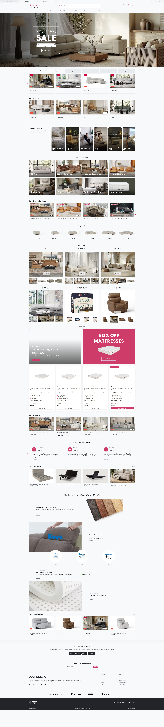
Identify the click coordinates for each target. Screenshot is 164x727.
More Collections (82, 326)
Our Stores (124, 702)
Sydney (71, 653)
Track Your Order (122, 678)
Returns (80, 708)
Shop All (49, 10)
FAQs (120, 677)
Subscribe (96, 666)
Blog (102, 684)
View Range (38, 515)
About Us (114, 702)
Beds (119, 10)
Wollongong (91, 653)
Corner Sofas (70, 10)
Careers (128, 702)
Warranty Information (123, 682)
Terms (89, 708)
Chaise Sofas (77, 10)
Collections (55, 10)
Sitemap (76, 708)
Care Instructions (122, 684)
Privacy (86, 708)
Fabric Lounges (101, 10)
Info (120, 674)
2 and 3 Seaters (85, 10)
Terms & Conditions (122, 686)
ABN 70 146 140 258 (131, 708)
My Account (161, 1)
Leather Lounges (93, 10)
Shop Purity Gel (42, 408)
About (103, 674)
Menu (45, 10)
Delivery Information (123, 680)
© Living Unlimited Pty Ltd (33, 708)
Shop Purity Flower (122, 408)
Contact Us (133, 702)
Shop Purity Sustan (95, 408)
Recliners (108, 10)
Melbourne (77, 653)
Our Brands (119, 702)
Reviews (102, 680)
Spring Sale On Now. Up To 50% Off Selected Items (82, 1)
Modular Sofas (62, 10)
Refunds (83, 708)
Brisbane (84, 653)
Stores (102, 678)
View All (133, 201)
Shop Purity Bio (68, 408)
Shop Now (46, 273)
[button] (136, 83)
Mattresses (114, 10)
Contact (102, 682)
